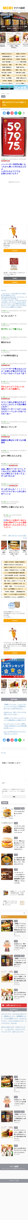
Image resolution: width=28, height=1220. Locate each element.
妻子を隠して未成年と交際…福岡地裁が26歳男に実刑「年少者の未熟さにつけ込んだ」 (8, 72)
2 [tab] (13, 51)
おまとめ (14, 1021)
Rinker (9, 246)
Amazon (14, 250)
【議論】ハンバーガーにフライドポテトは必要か (14, 552)
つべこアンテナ (6, 1030)
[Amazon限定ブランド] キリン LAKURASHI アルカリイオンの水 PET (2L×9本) (14, 611)
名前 (3, 781)
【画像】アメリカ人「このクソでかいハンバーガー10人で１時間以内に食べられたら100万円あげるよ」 (15, 705)
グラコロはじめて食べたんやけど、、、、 (19, 812)
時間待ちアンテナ (9, 1014)
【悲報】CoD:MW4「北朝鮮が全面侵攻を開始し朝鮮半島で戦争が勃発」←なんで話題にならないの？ (22, 53)
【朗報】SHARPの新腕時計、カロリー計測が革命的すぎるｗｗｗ (8, 59)
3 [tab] (14, 51)
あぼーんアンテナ (18, 1030)
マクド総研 (14, 1165)
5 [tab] (17, 51)
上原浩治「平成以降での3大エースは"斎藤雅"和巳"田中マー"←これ (22, 59)
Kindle (15, 278)
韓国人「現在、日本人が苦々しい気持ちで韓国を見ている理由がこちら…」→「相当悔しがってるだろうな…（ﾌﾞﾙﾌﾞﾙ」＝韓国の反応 (22, 70)
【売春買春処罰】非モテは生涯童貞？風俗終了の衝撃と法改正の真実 (8, 56)
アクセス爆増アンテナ (11, 1017)
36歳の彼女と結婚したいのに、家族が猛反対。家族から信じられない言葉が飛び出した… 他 (22, 72)
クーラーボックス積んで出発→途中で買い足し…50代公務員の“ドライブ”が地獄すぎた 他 (22, 75)
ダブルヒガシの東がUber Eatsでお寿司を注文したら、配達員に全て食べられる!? (8, 83)
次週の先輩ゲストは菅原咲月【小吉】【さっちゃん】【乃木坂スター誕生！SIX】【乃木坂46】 (22, 80)
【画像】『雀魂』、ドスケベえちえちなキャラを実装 (8, 75)
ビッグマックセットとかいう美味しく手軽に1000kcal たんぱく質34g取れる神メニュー (15, 724)
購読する (6, 915)
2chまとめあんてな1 (7, 1025)
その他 (4, 751)
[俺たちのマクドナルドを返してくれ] (16, 113)
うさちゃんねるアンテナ (16, 1019)
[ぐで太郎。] (21, 89)
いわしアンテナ (20, 1027)
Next (26, 22)
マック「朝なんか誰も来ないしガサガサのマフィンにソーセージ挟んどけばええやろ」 (19, 843)
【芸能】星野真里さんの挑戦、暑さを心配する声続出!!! (8, 67)
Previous (1, 22)
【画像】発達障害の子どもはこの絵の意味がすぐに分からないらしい (8, 70)
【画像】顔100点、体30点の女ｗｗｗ (22, 67)
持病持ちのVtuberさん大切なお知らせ (8, 53)
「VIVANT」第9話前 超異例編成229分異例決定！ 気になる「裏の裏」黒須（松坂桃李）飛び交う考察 (8, 80)
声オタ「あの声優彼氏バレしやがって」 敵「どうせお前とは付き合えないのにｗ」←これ (8, 78)
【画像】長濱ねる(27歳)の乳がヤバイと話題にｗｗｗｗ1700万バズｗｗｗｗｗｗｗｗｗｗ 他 (22, 78)
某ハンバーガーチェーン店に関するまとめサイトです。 (14, 1167)
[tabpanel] (14, 41)
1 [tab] (11, 51)
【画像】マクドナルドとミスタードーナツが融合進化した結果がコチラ (15, 717)
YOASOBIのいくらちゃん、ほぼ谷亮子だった (15, 595)
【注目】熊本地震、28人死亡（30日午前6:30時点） (8, 61)
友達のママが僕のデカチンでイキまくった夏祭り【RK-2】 (22, 56)
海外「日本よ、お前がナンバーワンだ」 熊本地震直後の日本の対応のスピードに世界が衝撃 (22, 64)
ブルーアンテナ (6, 1012)
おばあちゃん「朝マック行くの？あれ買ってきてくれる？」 (15, 712)
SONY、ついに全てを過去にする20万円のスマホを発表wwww (15, 592)
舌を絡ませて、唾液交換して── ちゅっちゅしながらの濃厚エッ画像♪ (8, 64)
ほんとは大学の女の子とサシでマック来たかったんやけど (14, 46)
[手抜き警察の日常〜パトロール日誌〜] (7, 89)
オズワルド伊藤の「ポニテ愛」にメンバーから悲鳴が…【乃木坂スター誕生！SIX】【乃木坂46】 (22, 83)
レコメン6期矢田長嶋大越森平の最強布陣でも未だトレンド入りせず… (22, 61)
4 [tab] (16, 51)
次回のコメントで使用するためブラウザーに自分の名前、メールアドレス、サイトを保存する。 (13, 789)
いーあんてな (9, 1027)
